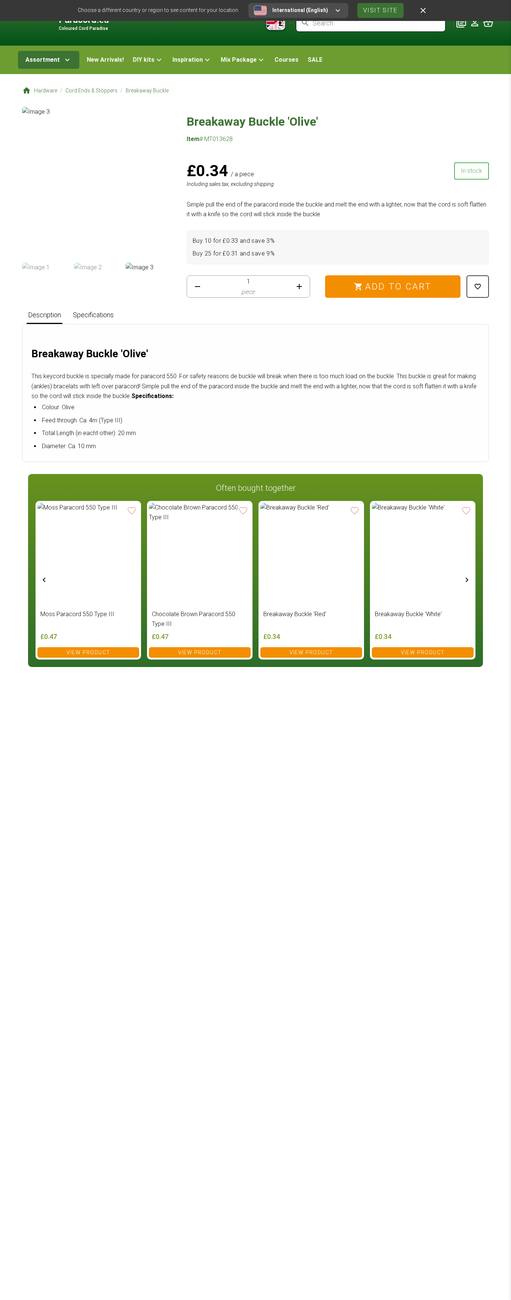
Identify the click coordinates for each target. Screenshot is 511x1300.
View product (88, 652)
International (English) (300, 10)
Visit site (380, 10)
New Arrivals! (105, 59)
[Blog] (461, 23)
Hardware (45, 91)
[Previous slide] (44, 579)
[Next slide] (466, 579)
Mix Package (239, 59)
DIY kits (143, 59)
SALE (314, 59)
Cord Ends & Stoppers (91, 91)
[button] (148, 60)
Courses (287, 59)
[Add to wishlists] (477, 286)
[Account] (474, 23)
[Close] (423, 10)
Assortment (42, 59)
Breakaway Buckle (147, 91)
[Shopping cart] (488, 23)
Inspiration (187, 59)
